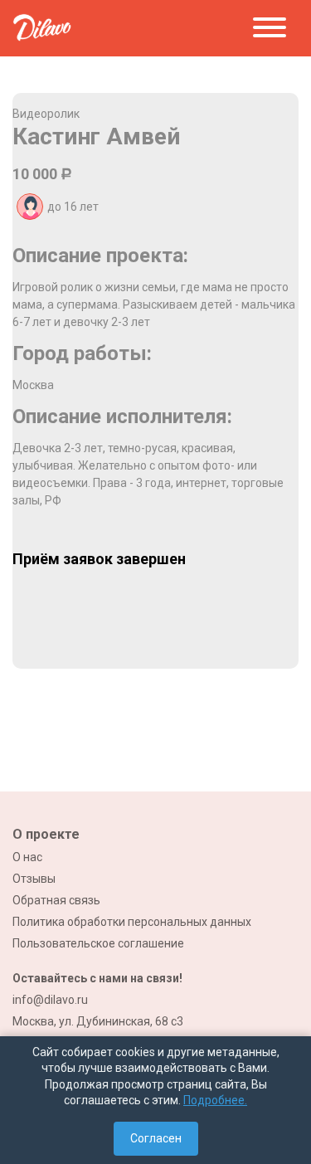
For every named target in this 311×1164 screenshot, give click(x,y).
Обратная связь (56, 900)
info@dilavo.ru (50, 999)
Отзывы (34, 878)
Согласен (156, 1138)
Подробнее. (215, 1100)
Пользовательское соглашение (98, 943)
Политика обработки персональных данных (131, 921)
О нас (27, 857)
